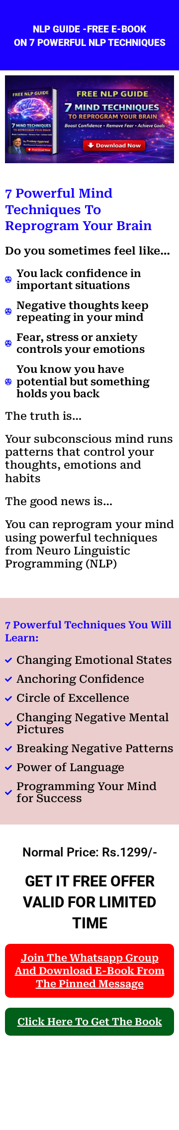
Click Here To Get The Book (89, 1022)
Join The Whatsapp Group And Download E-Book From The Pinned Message (90, 971)
